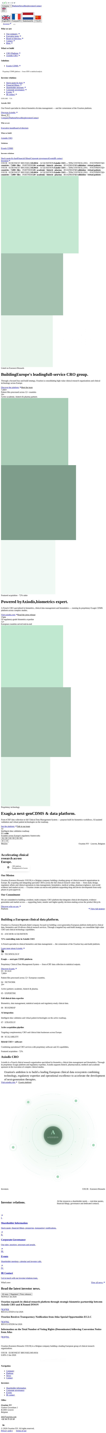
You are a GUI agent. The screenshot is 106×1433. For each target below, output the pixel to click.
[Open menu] (14, 24)
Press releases (25, 1294)
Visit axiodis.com (8, 615)
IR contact (10, 94)
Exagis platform (24, 1082)
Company (5, 6)
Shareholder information (16, 1388)
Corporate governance (15, 90)
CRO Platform (12, 53)
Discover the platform (10, 387)
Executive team (12, 36)
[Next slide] (7, 841)
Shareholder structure (15, 87)
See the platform (7, 826)
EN (3, 1309)
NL (7, 1322)
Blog (26, 6)
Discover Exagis (7, 969)
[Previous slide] (3, 841)
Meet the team (27, 387)
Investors (31, 6)
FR (7, 1309)
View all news (97, 1282)
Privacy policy (7, 1431)
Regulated (14, 1294)
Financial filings (12, 85)
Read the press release (26, 615)
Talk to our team (23, 826)
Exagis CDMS (12, 66)
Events (9, 92)
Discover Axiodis (8, 112)
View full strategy (97, 909)
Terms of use (21, 1431)
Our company (11, 34)
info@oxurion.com (8, 1417)
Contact (38, 6)
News (21, 6)
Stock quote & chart (14, 83)
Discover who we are (9, 906)
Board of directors (13, 38)
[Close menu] (8, 115)
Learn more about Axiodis (11, 948)
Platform (15, 6)
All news (5, 1294)
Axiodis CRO (12, 55)
